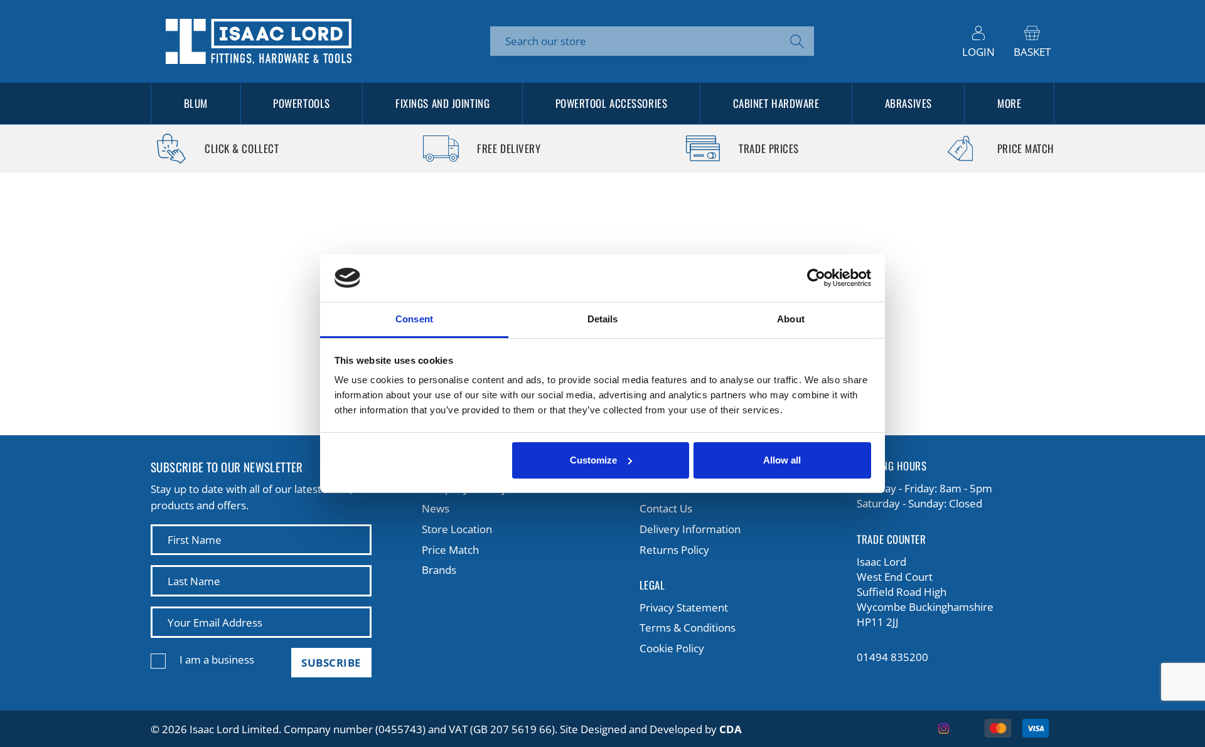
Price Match (450, 550)
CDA (730, 729)
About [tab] (791, 319)
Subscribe (331, 662)
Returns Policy (674, 550)
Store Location (457, 529)
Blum (196, 103)
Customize (593, 460)
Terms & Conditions (688, 627)
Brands (439, 570)
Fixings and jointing (442, 103)
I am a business (216, 659)
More (1009, 103)
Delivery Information (690, 529)
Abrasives (908, 103)
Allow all (782, 460)
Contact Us (666, 508)
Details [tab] (602, 319)
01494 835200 (892, 657)
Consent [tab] (414, 319)
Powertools (301, 103)
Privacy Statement (684, 607)
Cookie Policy (672, 648)
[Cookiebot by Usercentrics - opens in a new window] (816, 277)
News (435, 508)
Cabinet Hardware (776, 103)
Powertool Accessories (611, 103)
